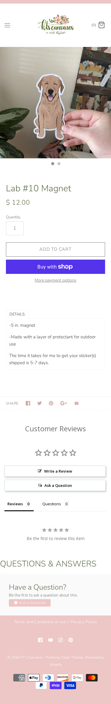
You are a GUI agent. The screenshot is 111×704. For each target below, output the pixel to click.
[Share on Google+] (63, 403)
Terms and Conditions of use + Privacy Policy (55, 622)
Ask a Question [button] (58, 485)
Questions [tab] (51, 503)
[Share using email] (76, 403)
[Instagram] (60, 640)
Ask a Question (32, 602)
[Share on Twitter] (39, 403)
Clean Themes (72, 657)
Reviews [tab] (15, 503)
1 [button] (52, 164)
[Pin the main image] (51, 403)
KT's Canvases (31, 657)
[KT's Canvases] (55, 25)
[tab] (17, 314)
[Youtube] (50, 640)
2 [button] (59, 164)
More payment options (55, 280)
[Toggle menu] (7, 25)
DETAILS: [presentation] (17, 314)
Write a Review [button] (58, 471)
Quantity (13, 217)
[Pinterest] (70, 640)
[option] (55, 102)
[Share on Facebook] (28, 403)
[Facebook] (40, 640)
